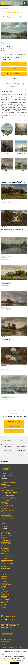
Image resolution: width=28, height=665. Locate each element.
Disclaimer (3, 644)
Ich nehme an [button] (14, 663)
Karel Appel (4, 576)
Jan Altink (3, 575)
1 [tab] (4, 40)
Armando (3, 578)
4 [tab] (11, 40)
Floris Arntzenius (5, 532)
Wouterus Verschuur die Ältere (9, 516)
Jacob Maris (4, 502)
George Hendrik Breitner (7, 534)
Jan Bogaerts (4, 581)
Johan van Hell (4, 591)
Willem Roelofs (5, 508)
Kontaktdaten (14, 431)
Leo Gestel (4, 539)
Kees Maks (3, 552)
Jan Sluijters (4, 556)
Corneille (3, 588)
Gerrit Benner (4, 579)
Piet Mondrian (4, 553)
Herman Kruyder (5, 548)
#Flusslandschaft (13, 83)
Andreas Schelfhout (6, 512)
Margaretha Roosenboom (7, 510)
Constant (3, 586)
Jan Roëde (3, 604)
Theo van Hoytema (6, 543)
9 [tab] (23, 40)
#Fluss (6, 83)
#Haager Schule (22, 81)
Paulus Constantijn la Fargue (8, 490)
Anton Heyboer (5, 593)
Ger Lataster (4, 596)
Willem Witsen (5, 565)
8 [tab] (21, 40)
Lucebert (3, 597)
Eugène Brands (5, 583)
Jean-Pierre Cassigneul (6, 584)
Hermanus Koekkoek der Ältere (9, 497)
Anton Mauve (4, 503)
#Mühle (21, 83)
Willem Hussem (5, 594)
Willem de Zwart (5, 568)
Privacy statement (5, 641)
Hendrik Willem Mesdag (7, 505)
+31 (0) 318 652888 (14, 64)
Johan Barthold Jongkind (7, 494)
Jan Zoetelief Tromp (6, 515)
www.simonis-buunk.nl (6, 627)
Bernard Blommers (5, 485)
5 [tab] (14, 40)
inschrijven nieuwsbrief (7, 633)
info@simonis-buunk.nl (6, 629)
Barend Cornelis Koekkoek (7, 495)
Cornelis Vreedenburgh (7, 563)
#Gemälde (14, 81)
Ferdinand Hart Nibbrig (6, 540)
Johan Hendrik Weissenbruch (8, 518)
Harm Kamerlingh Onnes (7, 555)
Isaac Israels (4, 545)
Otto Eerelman (4, 487)
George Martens (5, 599)
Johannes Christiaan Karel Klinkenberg (10, 498)
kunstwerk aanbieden (7, 634)
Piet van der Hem (5, 542)
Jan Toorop (4, 561)
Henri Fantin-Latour (6, 535)
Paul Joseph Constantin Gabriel (9, 492)
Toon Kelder (4, 547)
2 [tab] (7, 40)
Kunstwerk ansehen (5, 203)
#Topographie (13, 86)
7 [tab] (18, 40)
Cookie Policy (4, 642)
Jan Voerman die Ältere (7, 560)
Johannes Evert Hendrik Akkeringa (9, 482)
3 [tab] (9, 40)
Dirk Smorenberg (5, 558)
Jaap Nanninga (4, 601)
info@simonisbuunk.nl (14, 421)
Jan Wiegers (4, 607)
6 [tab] (16, 40)
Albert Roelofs (4, 507)
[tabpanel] (14, 30)
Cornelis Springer (5, 513)
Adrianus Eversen (5, 489)
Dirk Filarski (4, 537)
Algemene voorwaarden (7, 639)
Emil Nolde (3, 602)
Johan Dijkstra (4, 589)
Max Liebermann (5, 550)
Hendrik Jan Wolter (6, 566)
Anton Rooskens (5, 606)
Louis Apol (3, 484)
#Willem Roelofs (6, 81)
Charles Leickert (5, 500)
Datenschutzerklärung (10, 660)
